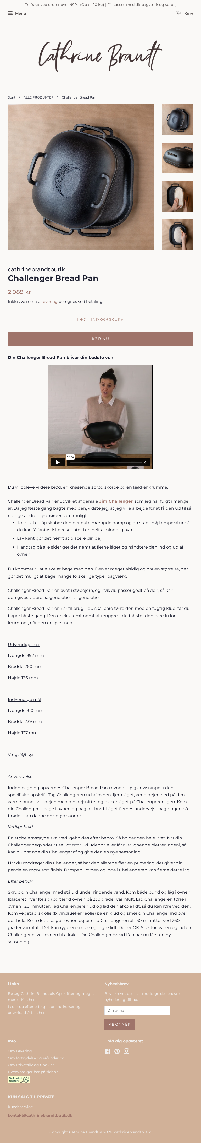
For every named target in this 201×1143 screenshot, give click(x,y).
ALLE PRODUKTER (39, 97)
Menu (20, 13)
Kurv (188, 13)
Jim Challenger (116, 501)
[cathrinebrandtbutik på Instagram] (126, 1052)
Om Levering (20, 1051)
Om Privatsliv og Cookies (31, 1065)
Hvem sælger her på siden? (33, 1072)
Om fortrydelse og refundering (36, 1058)
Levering (49, 301)
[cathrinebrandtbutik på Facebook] (107, 1052)
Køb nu (100, 338)
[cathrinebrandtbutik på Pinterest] (117, 1052)
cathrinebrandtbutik (132, 1132)
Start (11, 97)
